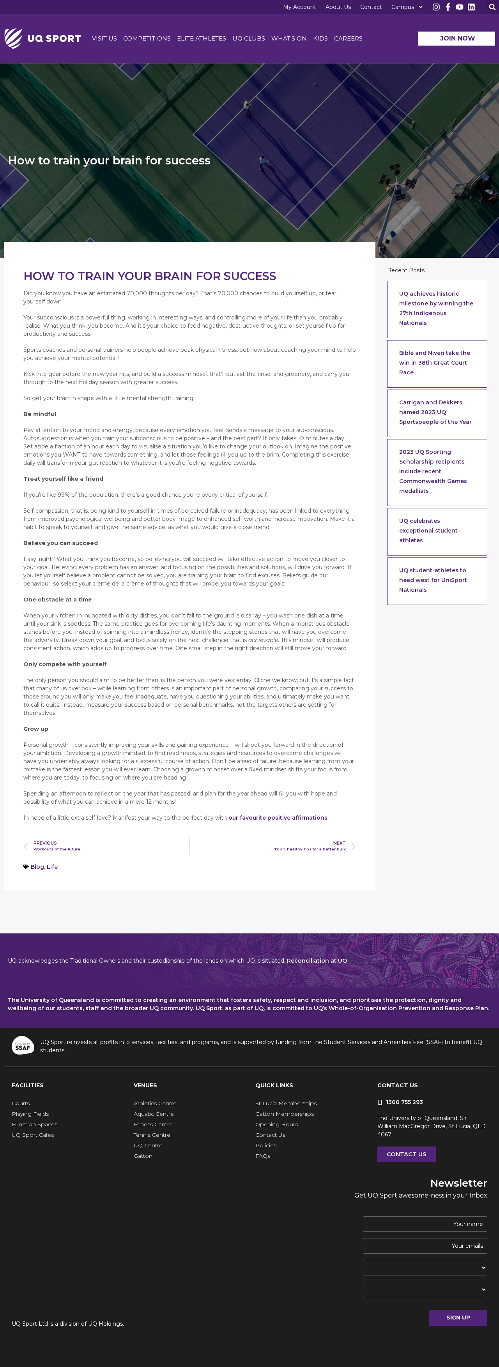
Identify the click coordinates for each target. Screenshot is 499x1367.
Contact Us (270, 1134)
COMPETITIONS (147, 38)
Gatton (143, 1155)
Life (52, 866)
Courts (21, 1103)
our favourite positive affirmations (277, 817)
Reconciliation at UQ (317, 960)
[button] (492, 7)
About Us (338, 7)
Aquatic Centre (154, 1113)
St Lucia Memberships (286, 1103)
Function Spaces (34, 1124)
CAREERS (348, 38)
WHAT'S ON (289, 38)
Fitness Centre (153, 1124)
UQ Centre (148, 1145)
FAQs (262, 1155)
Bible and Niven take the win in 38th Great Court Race (434, 362)
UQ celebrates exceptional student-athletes (429, 530)
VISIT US (104, 38)
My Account (299, 7)
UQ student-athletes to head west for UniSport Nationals (433, 580)
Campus (402, 7)
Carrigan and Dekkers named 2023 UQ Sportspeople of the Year (435, 412)
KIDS (320, 38)
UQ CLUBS (248, 38)
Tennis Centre (152, 1134)
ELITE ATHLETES (201, 38)
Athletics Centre (155, 1103)
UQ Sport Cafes (33, 1134)
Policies (265, 1145)
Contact (371, 7)
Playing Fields (30, 1113)
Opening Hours (276, 1124)
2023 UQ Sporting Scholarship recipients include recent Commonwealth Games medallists (433, 471)
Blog (37, 866)
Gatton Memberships (284, 1113)
